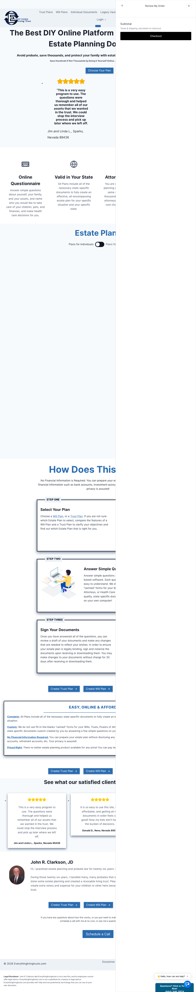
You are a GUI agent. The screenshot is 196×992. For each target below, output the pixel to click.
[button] (121, 6)
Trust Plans (46, 12)
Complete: (13, 716)
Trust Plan (76, 516)
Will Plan (58, 516)
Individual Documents (84, 12)
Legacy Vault (108, 12)
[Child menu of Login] (98, 26)
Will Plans (62, 12)
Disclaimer (108, 961)
